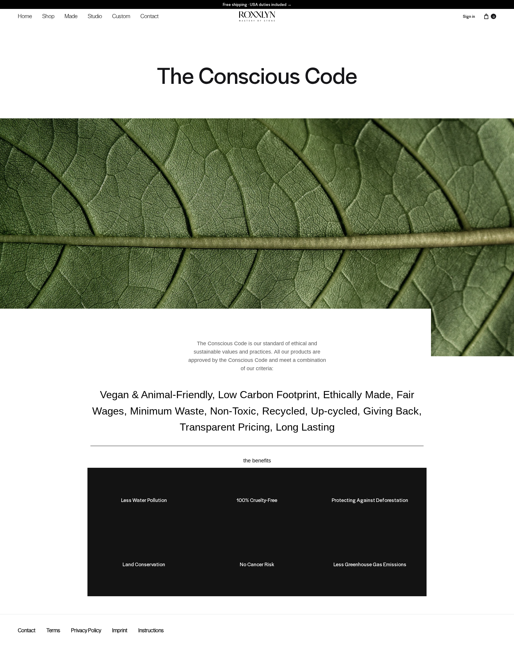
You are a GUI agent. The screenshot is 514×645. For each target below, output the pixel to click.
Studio (95, 16)
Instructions (151, 630)
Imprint (119, 630)
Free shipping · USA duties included (257, 4)
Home (25, 16)
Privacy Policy (86, 630)
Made (71, 16)
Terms (53, 630)
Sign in (469, 16)
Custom (121, 16)
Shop (48, 16)
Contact (149, 16)
